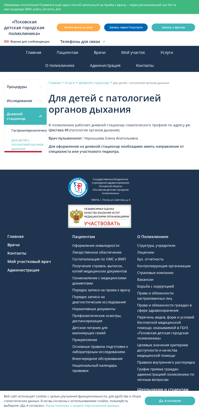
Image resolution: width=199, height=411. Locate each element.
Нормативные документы (93, 308)
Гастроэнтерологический (29, 130)
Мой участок (133, 52)
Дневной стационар (16, 116)
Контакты (145, 65)
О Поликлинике (152, 236)
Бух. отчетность (150, 259)
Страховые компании (155, 272)
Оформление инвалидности (95, 245)
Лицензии (145, 252)
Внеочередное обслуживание (97, 358)
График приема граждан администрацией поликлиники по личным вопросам (165, 374)
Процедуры (17, 86)
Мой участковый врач (29, 261)
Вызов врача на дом (79, 27)
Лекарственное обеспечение (96, 252)
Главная (33, 52)
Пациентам (67, 52)
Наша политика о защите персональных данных (82, 405)
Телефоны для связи (80, 41)
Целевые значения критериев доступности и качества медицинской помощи (162, 350)
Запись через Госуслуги (125, 27)
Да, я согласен (170, 401)
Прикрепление (84, 339)
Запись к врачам (173, 27)
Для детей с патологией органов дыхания (27, 144)
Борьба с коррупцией (155, 286)
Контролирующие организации (164, 266)
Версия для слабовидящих (30, 41)
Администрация (105, 65)
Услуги (167, 52)
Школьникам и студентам (163, 389)
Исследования (19, 100)
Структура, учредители (156, 245)
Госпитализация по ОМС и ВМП (99, 259)
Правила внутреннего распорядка (166, 362)
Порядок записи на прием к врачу (101, 290)
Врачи (100, 52)
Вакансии (145, 279)
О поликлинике (59, 65)
